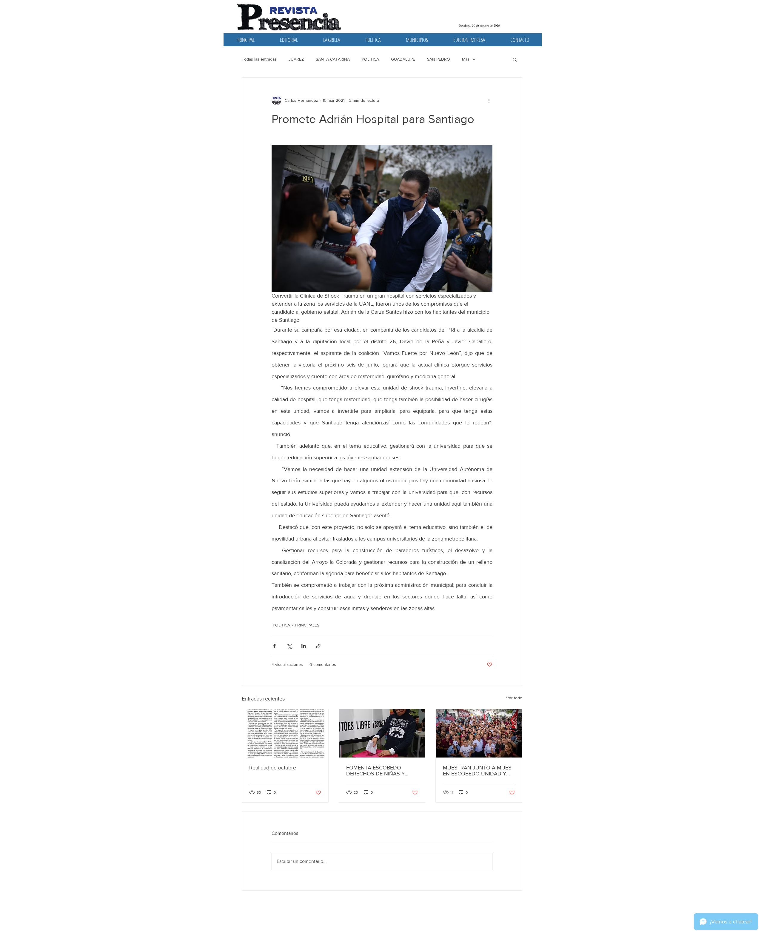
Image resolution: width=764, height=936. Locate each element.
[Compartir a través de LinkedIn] (303, 646)
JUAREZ (296, 59)
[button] (514, 59)
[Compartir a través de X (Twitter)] (289, 646)
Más (465, 59)
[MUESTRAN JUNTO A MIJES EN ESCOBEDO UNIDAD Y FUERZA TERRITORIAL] (479, 733)
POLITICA (370, 59)
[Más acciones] (488, 100)
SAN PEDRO (438, 59)
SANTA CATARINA (333, 59)
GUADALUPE (403, 59)
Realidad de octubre (272, 768)
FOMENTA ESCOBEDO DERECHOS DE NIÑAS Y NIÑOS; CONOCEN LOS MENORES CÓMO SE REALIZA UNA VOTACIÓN (377, 771)
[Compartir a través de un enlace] (318, 646)
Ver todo (514, 697)
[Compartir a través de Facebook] (274, 646)
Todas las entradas (259, 59)
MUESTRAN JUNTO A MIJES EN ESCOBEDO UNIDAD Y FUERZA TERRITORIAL (477, 771)
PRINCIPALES (307, 625)
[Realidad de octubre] (285, 733)
